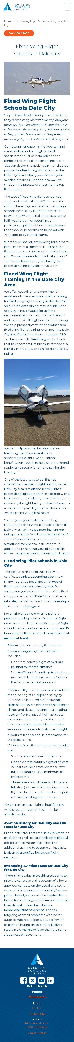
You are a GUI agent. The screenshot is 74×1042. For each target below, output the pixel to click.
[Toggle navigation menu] (67, 7)
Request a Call (37, 996)
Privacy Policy (37, 1013)
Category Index (37, 1032)
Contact (37, 1008)
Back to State (19, 33)
